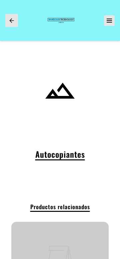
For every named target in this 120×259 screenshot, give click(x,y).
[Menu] (109, 20)
